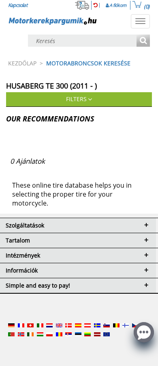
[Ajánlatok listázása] (143, 41)
